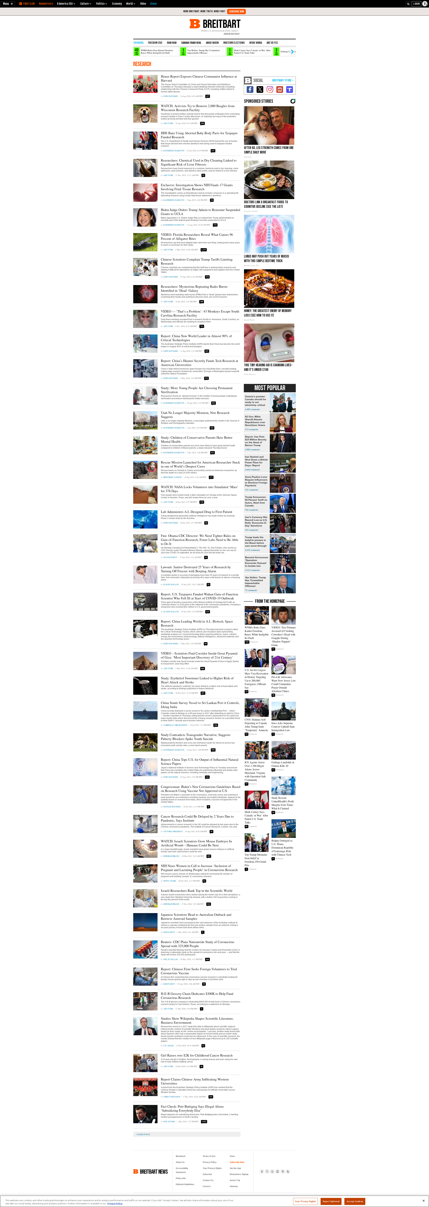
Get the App (235, 1168)
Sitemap (234, 1186)
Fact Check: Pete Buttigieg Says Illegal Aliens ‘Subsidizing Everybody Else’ (192, 1108)
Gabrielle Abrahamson (175, 725)
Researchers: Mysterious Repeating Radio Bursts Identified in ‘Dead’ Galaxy (194, 288)
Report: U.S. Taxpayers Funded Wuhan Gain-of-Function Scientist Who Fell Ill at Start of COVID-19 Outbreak (199, 596)
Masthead (180, 1156)
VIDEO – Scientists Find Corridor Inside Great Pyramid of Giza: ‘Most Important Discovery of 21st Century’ (199, 655)
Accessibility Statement (182, 1170)
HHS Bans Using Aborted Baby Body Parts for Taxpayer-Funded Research (199, 135)
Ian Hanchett (170, 557)
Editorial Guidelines (185, 1184)
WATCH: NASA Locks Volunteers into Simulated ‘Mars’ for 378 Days (199, 489)
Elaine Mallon (171, 584)
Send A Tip (235, 1180)
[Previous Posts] (146, 1134)
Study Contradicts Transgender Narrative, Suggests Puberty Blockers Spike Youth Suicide (195, 736)
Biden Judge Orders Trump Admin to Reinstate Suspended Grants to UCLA (200, 211)
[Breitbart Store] (153, 3)
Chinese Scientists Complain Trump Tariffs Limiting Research (197, 261)
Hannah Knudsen (172, 806)
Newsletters (46, 3)
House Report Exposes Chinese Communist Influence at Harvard (199, 78)
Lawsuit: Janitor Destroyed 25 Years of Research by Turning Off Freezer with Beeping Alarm (196, 569)
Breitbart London (172, 477)
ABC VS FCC (272, 42)
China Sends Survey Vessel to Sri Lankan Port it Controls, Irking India (200, 704)
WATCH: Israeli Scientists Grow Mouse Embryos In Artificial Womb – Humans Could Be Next (196, 843)
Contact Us (208, 1180)
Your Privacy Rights (305, 1201)
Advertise (207, 1174)
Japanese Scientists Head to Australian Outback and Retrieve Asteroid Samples (196, 916)
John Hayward (170, 96)
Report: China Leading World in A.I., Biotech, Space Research (197, 623)
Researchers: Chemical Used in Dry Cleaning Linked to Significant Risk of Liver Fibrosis (198, 162)
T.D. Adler (168, 1045)
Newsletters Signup (239, 1174)
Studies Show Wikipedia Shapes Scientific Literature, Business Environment (197, 1020)
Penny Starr (169, 881)
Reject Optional (331, 1201)
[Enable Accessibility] (425, 3)
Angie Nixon (212, 42)
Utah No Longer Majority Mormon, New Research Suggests (195, 414)
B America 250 (65, 3)
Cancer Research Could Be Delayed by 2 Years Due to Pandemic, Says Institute (197, 818)
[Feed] (288, 1171)
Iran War (172, 42)
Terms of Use (209, 1156)
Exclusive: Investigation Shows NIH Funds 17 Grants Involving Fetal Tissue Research (197, 187)
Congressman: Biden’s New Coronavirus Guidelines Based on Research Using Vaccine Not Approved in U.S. (200, 788)
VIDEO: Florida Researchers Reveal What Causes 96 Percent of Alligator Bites (197, 236)
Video (143, 3)
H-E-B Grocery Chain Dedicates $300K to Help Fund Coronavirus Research (197, 995)
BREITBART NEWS (154, 1171)
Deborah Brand (171, 856)
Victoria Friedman (172, 831)
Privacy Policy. (115, 1203)
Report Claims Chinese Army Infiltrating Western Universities (195, 1081)
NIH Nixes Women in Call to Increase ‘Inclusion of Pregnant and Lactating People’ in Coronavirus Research (199, 867)
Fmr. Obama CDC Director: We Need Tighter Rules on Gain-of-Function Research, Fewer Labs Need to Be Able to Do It (199, 539)
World (129, 3)
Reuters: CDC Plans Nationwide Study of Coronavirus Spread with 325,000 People (197, 944)
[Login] (416, 4)
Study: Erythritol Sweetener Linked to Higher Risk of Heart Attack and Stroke (197, 680)
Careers (207, 1186)
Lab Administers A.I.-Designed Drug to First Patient (196, 511)
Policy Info (181, 1178)
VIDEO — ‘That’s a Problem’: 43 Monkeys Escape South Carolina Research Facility (200, 313)
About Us (180, 1162)
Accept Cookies (355, 1201)
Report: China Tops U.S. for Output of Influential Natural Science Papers (199, 761)
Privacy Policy (210, 1162)
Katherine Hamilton (173, 150)
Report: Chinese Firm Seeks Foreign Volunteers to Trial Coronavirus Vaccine (199, 971)
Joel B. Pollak (170, 959)
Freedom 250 (155, 42)
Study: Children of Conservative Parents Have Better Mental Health (196, 439)
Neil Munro (169, 1121)
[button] (8, 3)
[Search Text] (408, 4)
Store (232, 1156)
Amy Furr (168, 123)
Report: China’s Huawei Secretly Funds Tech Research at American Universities (199, 362)
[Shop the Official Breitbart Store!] (282, 80)
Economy (117, 3)
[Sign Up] (236, 11)
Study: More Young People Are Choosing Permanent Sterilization (197, 390)
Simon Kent (169, 932)
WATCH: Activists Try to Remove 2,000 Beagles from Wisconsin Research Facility (198, 108)
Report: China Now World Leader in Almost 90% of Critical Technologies (196, 338)
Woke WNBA (255, 42)
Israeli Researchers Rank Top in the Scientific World (196, 890)
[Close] (423, 1200)
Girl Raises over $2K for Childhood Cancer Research (197, 1055)
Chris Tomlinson (171, 1096)
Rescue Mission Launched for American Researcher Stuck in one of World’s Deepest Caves (200, 464)
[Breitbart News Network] (248, 80)
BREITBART (221, 23)
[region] (214, 1201)
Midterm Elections (234, 42)
